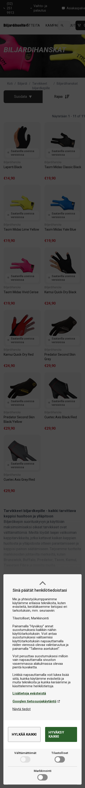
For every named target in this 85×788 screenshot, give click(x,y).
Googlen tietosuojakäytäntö (34, 701)
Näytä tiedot (21, 709)
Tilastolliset (59, 753)
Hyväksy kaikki (56, 734)
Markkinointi (42, 771)
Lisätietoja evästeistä (29, 693)
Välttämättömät (25, 753)
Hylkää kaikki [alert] (24, 734)
